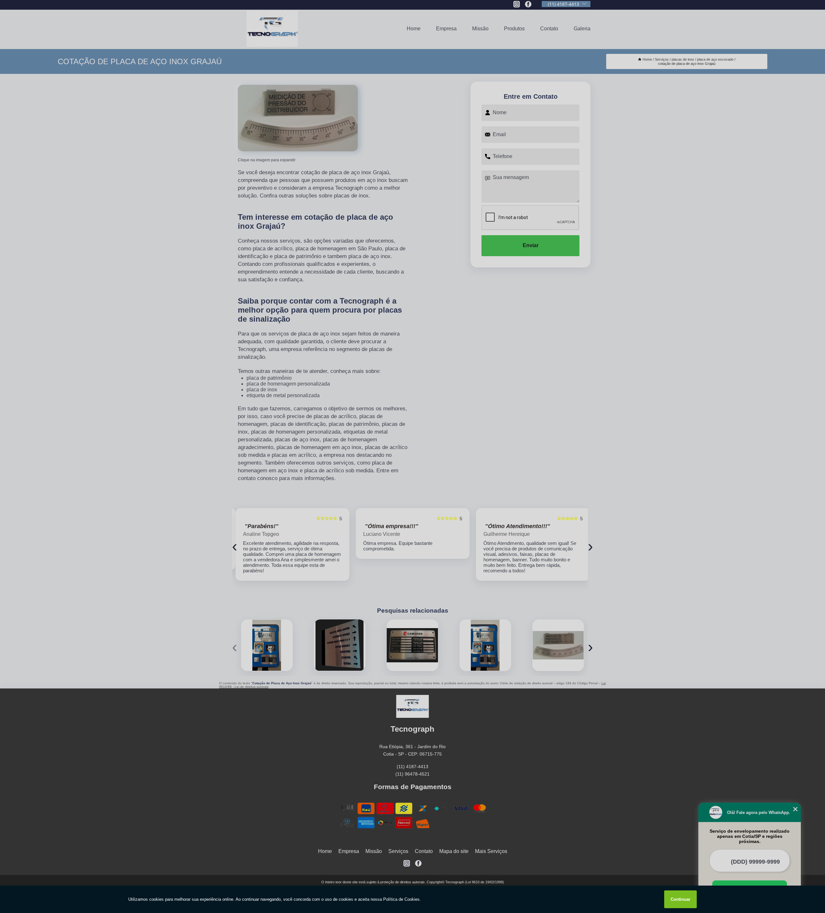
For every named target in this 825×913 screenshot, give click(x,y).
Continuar (680, 899)
